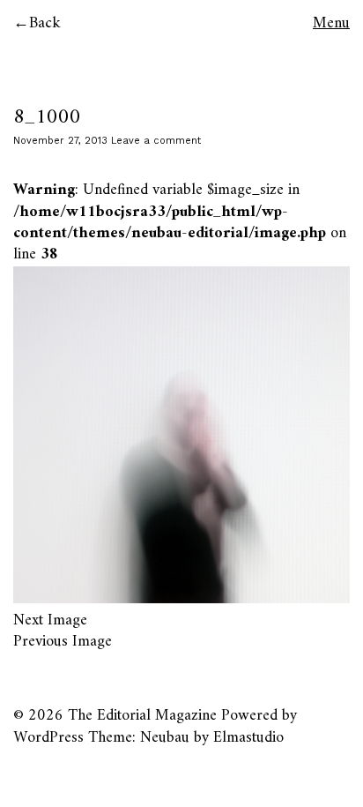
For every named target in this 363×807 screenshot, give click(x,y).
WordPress (48, 737)
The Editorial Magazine (142, 715)
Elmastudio (248, 737)
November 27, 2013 (60, 140)
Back (45, 23)
